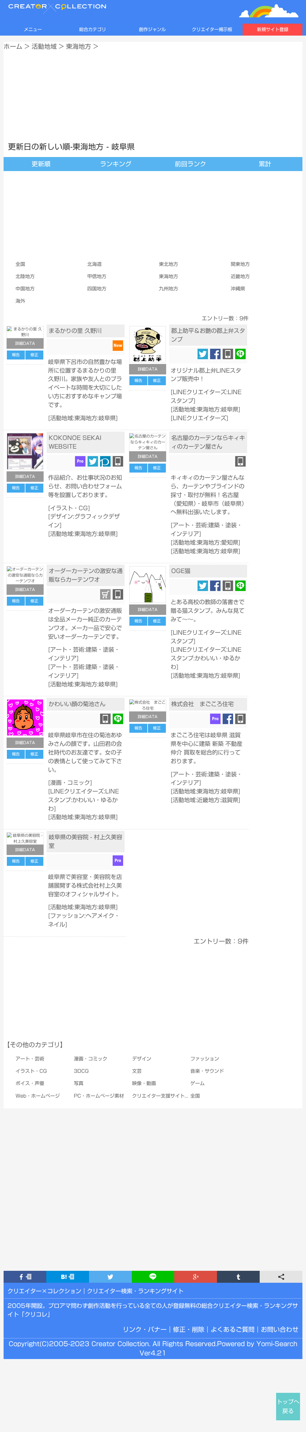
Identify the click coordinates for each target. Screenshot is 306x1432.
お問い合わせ (280, 1329)
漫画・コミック (70, 782)
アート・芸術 (30, 1058)
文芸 (137, 1071)
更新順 (41, 164)
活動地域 (44, 46)
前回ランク (190, 164)
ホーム (13, 46)
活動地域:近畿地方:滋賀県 (205, 800)
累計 (265, 164)
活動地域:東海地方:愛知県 (205, 542)
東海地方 (78, 46)
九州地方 (168, 288)
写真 (78, 1083)
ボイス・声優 (30, 1083)
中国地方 (25, 288)
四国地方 (96, 288)
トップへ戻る (288, 1406)
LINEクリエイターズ (199, 418)
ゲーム (197, 1083)
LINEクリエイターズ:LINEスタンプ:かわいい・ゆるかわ (206, 658)
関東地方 (240, 264)
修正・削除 (188, 1329)
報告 (16, 355)
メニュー (33, 29)
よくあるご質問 (233, 1329)
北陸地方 (25, 276)
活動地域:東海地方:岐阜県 (83, 418)
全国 (20, 264)
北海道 (94, 264)
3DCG (81, 1071)
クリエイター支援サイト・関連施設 (170, 1095)
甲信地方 (96, 276)
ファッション (204, 1058)
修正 (34, 355)
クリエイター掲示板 (212, 29)
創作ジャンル (152, 29)
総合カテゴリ (92, 29)
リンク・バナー (145, 1329)
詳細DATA (25, 343)
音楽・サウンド (207, 1071)
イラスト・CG (69, 508)
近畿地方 (240, 276)
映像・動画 (144, 1083)
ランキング (115, 164)
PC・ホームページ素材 (99, 1095)
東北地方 (168, 264)
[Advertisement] (153, 94)
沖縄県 (238, 288)
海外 (20, 300)
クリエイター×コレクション (44, 1291)
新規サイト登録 (272, 29)
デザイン (141, 1058)
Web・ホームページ (38, 1095)
